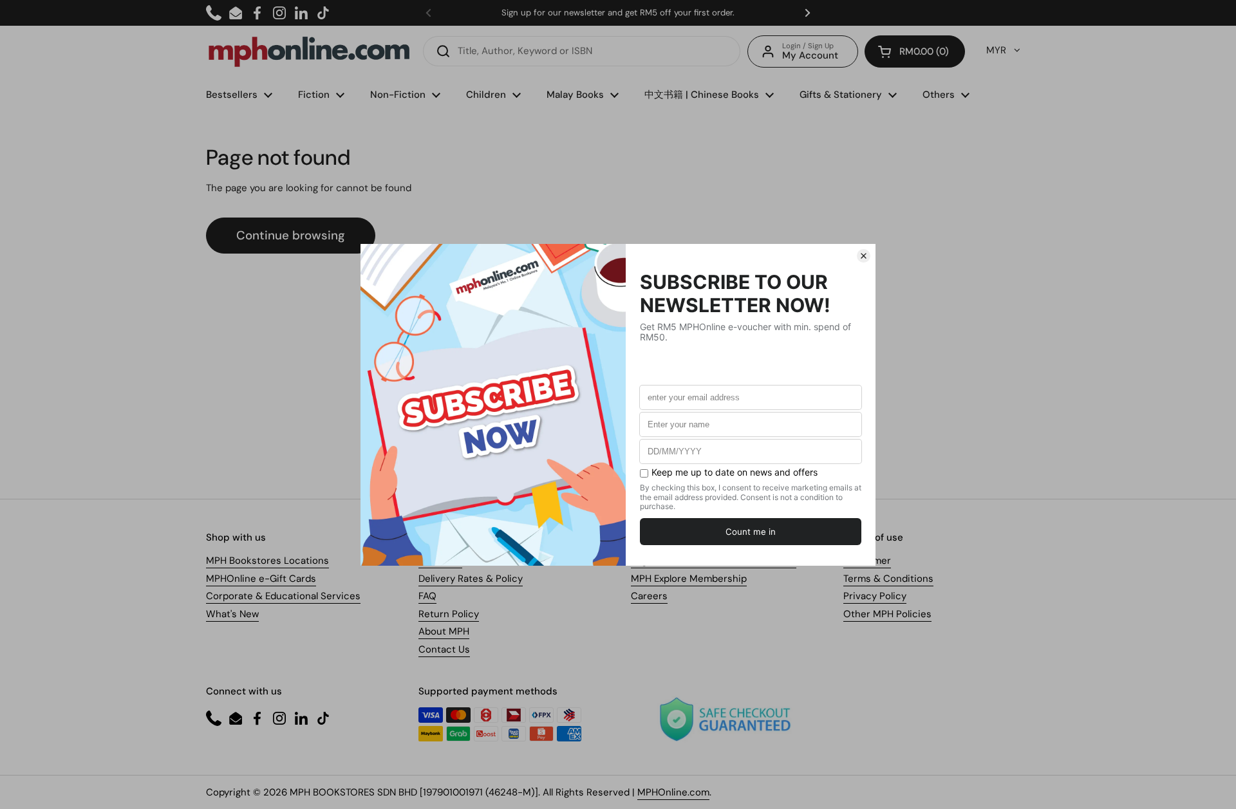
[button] (915, 51)
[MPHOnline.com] (309, 51)
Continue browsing (290, 235)
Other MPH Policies (887, 614)
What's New (232, 614)
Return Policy (448, 614)
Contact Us (444, 649)
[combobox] (581, 51)
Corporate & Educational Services (283, 596)
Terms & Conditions (888, 578)
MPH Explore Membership (689, 578)
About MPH (443, 631)
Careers (649, 596)
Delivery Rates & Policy (470, 578)
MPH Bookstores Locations (267, 560)
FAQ (427, 596)
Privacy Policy (874, 596)
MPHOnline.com (673, 792)
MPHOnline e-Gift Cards (261, 578)
